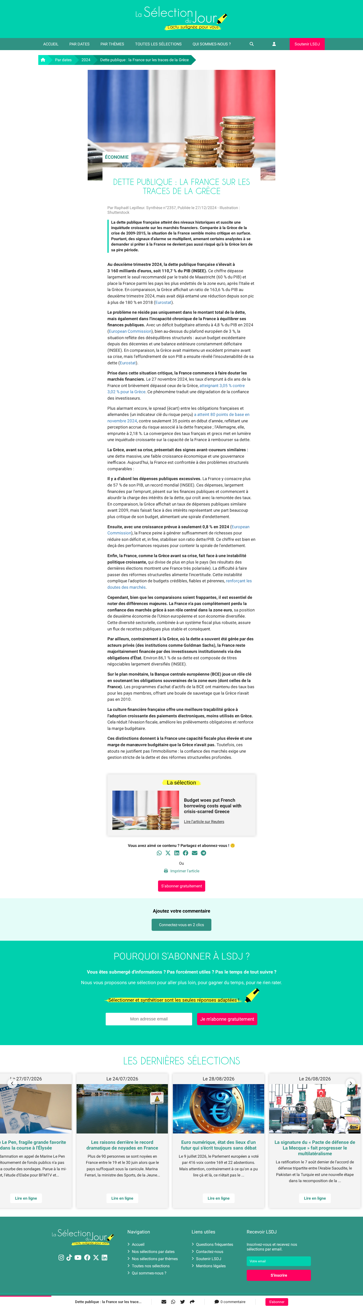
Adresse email (150, 652)
